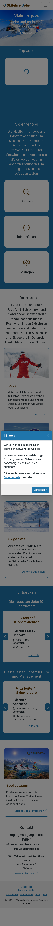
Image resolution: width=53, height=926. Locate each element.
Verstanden (40, 489)
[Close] (47, 435)
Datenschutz (12, 477)
